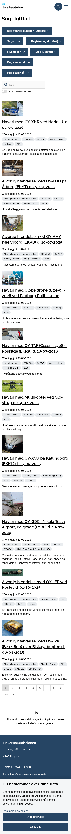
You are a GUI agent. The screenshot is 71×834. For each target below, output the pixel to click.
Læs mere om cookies (15, 811)
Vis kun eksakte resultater (20, 91)
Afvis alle (35, 827)
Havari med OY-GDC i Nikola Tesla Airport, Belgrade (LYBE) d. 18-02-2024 (33, 527)
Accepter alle (35, 816)
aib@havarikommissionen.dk (29, 774)
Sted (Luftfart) (44, 51)
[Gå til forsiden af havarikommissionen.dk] (26, 7)
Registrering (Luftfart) (44, 41)
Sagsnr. (12, 41)
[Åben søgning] (58, 7)
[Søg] (6, 85)
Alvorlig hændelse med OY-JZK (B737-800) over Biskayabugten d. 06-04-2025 (33, 647)
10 (6, 694)
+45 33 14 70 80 (22, 767)
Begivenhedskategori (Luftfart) (26, 30)
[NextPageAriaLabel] (13, 694)
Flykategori (14, 51)
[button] (67, 6)
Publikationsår (16, 72)
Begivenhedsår (16, 62)
